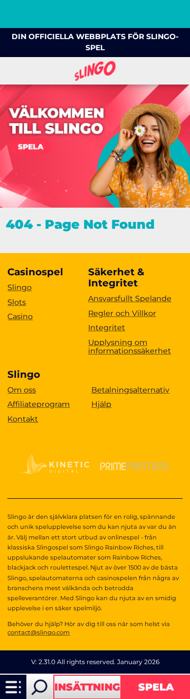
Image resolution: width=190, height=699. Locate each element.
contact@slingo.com (38, 632)
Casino (20, 316)
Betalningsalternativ (130, 390)
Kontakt (22, 419)
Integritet (106, 327)
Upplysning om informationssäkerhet (129, 347)
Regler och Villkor (122, 313)
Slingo (19, 287)
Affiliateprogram (38, 404)
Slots (16, 302)
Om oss (21, 390)
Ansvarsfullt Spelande (130, 298)
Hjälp (101, 404)
